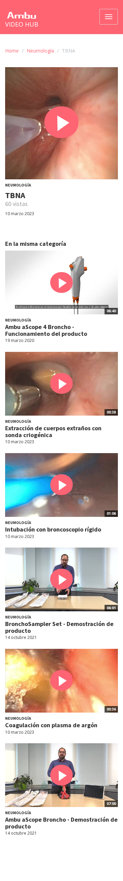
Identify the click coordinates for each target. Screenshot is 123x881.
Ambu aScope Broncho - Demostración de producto (61, 823)
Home (12, 50)
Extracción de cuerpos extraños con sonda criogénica (53, 431)
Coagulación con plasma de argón (51, 725)
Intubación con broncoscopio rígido (53, 529)
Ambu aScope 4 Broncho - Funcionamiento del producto (46, 330)
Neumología (40, 50)
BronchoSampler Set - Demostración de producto (59, 627)
